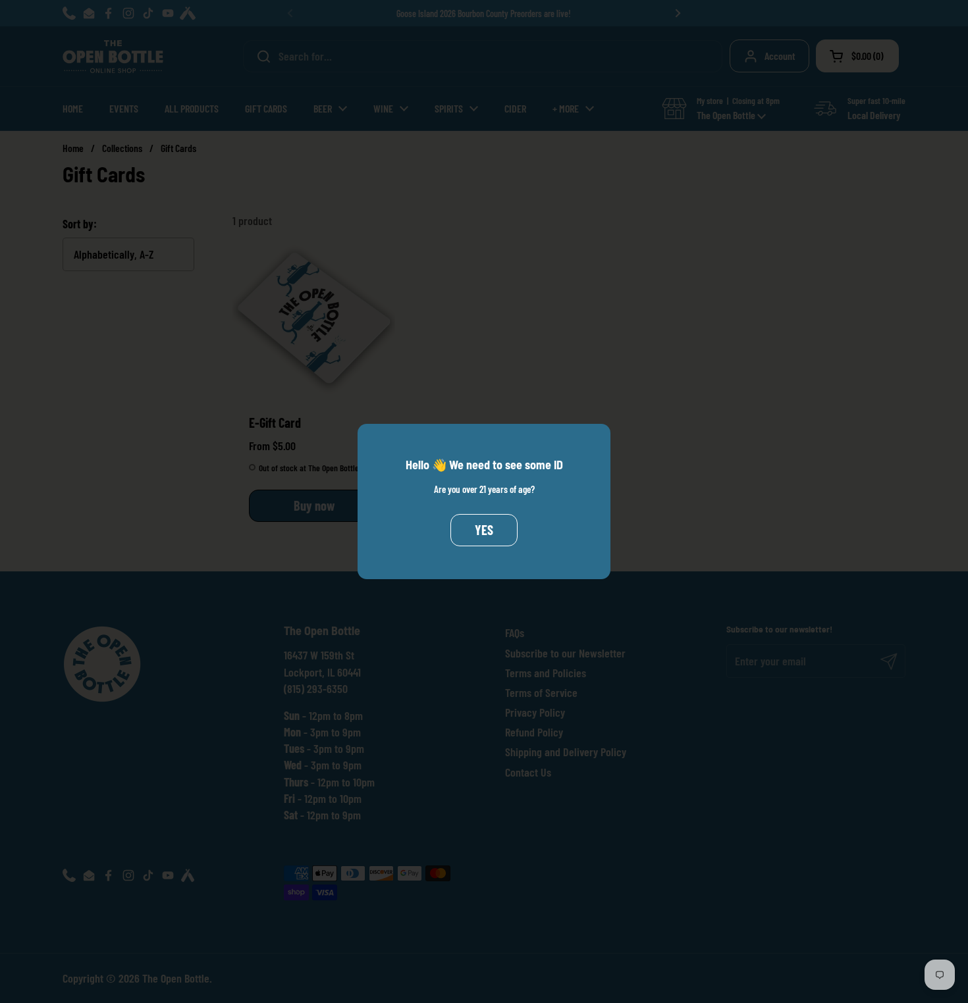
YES (484, 530)
